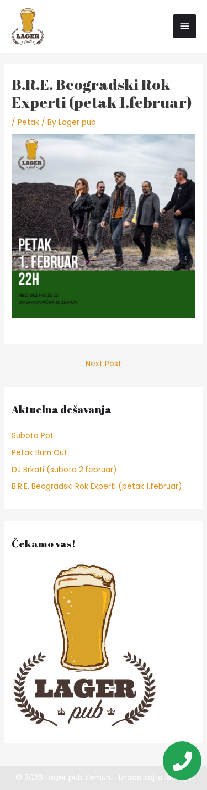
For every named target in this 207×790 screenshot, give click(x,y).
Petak (28, 122)
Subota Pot (33, 435)
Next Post (103, 364)
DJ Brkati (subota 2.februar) (64, 470)
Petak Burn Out (39, 452)
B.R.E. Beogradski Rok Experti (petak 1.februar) (97, 486)
